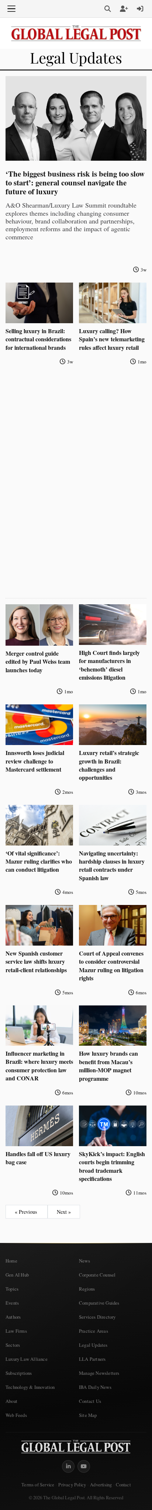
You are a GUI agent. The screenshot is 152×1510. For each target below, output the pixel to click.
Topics (12, 1288)
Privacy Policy (72, 1485)
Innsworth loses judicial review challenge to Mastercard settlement (35, 760)
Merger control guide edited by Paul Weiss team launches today (38, 661)
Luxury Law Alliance (27, 1359)
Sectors (13, 1345)
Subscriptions (19, 1373)
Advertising (101, 1485)
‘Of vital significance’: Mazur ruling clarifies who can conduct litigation (39, 861)
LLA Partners (92, 1359)
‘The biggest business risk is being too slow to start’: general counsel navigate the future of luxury (75, 182)
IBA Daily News (95, 1387)
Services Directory (97, 1316)
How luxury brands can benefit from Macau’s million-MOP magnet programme (108, 1065)
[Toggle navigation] (11, 9)
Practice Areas (93, 1331)
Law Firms (16, 1331)
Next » (64, 1211)
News (84, 1260)
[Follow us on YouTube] (83, 1466)
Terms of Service (37, 1485)
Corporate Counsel (97, 1274)
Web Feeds (16, 1415)
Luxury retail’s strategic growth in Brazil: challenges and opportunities (109, 765)
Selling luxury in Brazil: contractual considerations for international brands (38, 339)
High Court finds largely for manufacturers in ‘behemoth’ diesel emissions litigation (109, 664)
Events (12, 1302)
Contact (123, 1485)
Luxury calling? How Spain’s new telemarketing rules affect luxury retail (112, 339)
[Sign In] (140, 8)
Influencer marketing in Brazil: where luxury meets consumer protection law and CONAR (39, 1065)
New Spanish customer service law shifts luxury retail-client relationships (36, 961)
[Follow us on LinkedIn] (68, 1466)
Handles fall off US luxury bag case (38, 1157)
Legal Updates (93, 1345)
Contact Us (90, 1401)
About (11, 1401)
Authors (13, 1316)
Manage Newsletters (99, 1373)
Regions (87, 1288)
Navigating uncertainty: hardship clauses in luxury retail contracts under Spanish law (112, 865)
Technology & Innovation (30, 1387)
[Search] (107, 8)
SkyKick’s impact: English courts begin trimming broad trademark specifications (112, 1166)
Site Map (88, 1415)
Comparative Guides (99, 1302)
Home (11, 1260)
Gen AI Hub (17, 1274)
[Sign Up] (124, 8)
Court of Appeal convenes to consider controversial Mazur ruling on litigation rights (111, 965)
